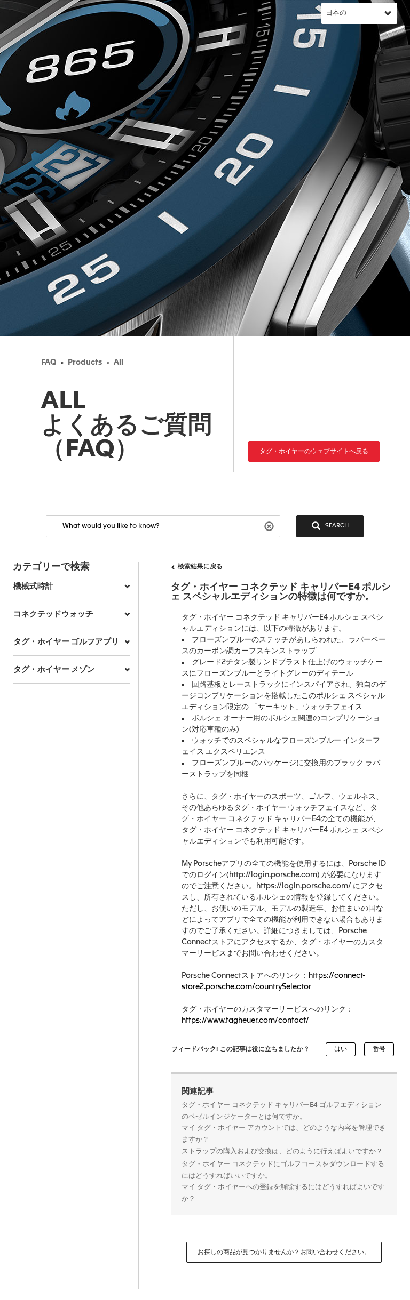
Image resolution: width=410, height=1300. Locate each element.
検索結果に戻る (200, 567)
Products (85, 362)
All (118, 362)
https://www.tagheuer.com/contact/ (245, 1020)
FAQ (48, 362)
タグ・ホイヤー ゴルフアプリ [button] (66, 642)
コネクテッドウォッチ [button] (53, 614)
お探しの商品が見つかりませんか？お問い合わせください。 (284, 1252)
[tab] (71, 586)
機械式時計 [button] (33, 586)
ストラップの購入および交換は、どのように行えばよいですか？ (282, 1151)
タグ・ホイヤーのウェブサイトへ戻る (313, 451)
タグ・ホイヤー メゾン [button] (54, 669)
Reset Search (270, 525)
